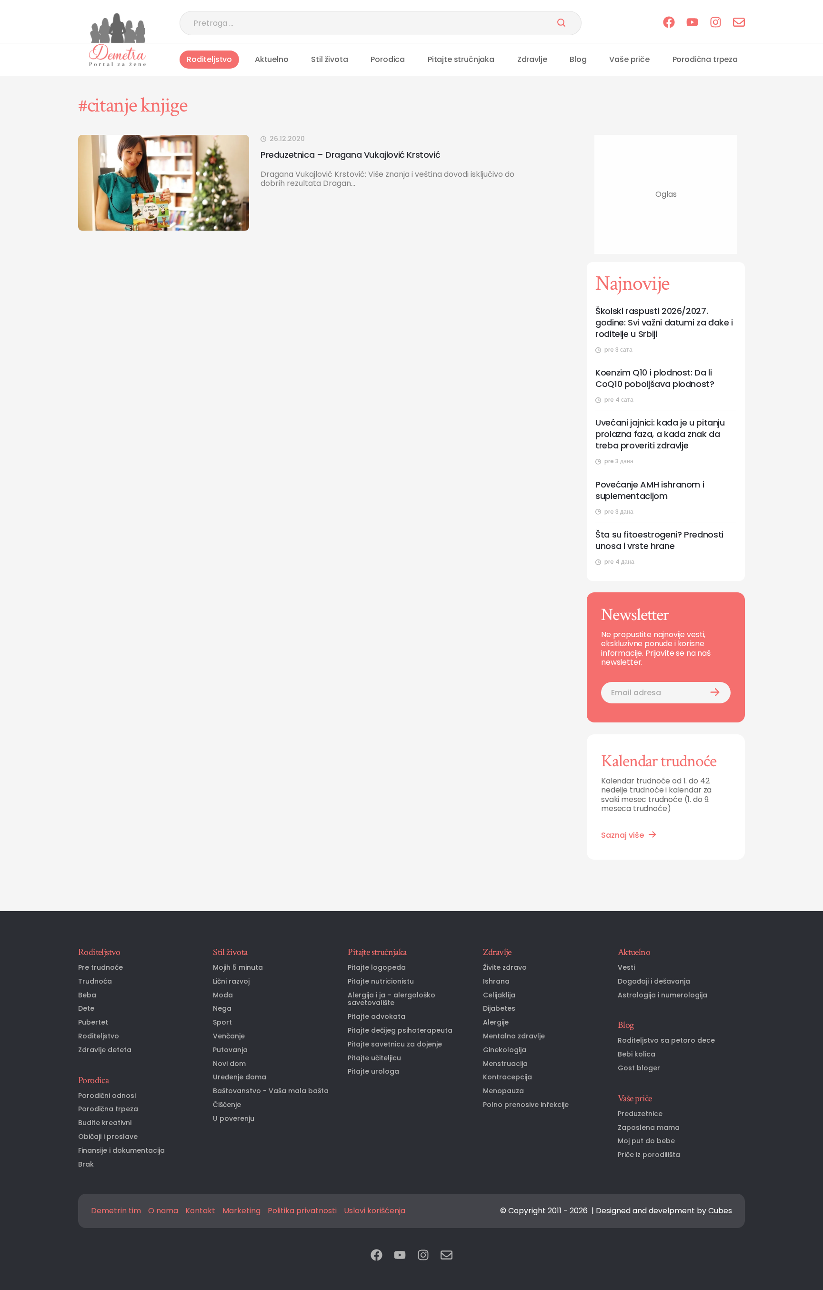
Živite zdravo (505, 968)
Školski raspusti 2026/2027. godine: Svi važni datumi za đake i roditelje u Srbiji (664, 322)
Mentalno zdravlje (514, 1036)
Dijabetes (499, 1009)
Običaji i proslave (108, 1137)
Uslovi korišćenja (374, 1211)
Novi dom (229, 1064)
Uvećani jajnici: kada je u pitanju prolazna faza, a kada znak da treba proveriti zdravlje (660, 434)
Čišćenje (227, 1105)
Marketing (241, 1211)
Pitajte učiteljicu (374, 1058)
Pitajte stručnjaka (461, 59)
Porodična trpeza (705, 59)
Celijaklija (499, 995)
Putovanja (230, 1050)
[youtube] (692, 23)
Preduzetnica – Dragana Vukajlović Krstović (350, 154)
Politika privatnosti (302, 1211)
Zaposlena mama (649, 1128)
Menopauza (503, 1091)
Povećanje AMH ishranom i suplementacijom (649, 490)
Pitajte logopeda (377, 968)
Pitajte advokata (376, 1017)
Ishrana (496, 981)
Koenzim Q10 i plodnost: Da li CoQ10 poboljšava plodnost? (654, 378)
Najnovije (632, 283)
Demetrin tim (116, 1211)
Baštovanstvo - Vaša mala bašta (271, 1091)
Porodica (388, 59)
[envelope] (739, 23)
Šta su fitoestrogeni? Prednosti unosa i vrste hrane (659, 540)
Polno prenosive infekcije (526, 1105)
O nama (163, 1211)
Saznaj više (622, 835)
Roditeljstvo (209, 59)
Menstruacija (505, 1064)
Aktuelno (272, 59)
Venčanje (229, 1036)
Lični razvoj (231, 981)
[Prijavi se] (715, 692)
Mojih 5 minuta (238, 968)
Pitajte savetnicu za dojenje (395, 1044)
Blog (578, 59)
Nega (222, 1009)
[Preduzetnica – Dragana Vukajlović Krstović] (163, 183)
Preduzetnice (640, 1114)
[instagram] (716, 23)
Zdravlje (532, 59)
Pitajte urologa (373, 1071)
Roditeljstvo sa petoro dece (666, 1040)
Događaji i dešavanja (654, 981)
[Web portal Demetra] (117, 55)
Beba (87, 995)
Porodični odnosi (107, 1096)
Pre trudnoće (100, 968)
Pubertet (93, 1022)
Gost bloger (639, 1068)
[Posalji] (561, 23)
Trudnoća (95, 981)
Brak (86, 1164)
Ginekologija (504, 1050)
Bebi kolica (636, 1054)
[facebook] (669, 23)
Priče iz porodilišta (649, 1155)
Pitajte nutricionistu (381, 981)
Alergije (496, 1022)
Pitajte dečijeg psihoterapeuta (400, 1030)
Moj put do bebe (646, 1141)
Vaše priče (629, 59)
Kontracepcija (507, 1077)
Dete (86, 1009)
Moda (223, 995)
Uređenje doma (239, 1077)
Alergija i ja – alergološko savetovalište (391, 999)
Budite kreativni (104, 1123)
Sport (222, 1022)
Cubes (720, 1210)
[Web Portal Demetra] (117, 28)
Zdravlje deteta (104, 1050)
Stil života (329, 59)
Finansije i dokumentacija (121, 1151)
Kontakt (200, 1211)
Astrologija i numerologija (662, 995)
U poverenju (233, 1119)
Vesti (626, 968)
